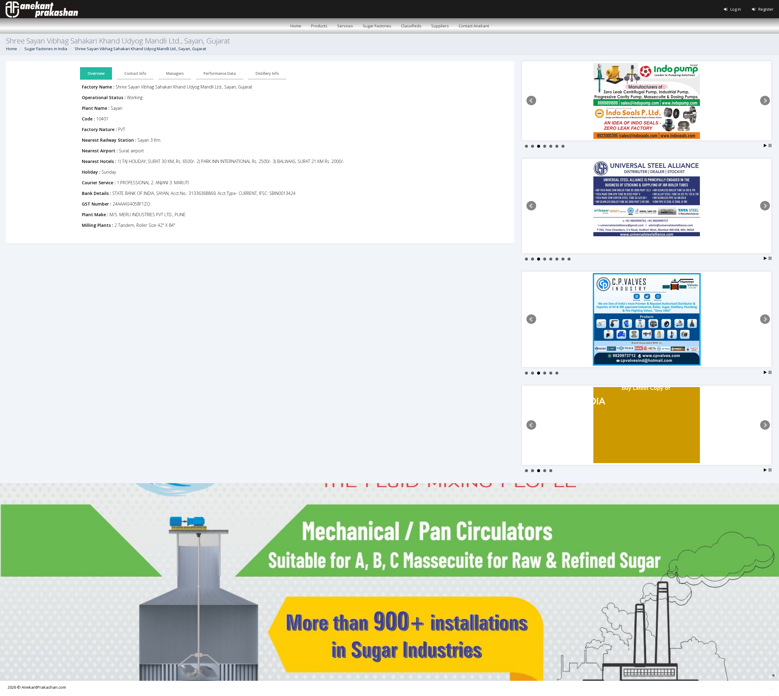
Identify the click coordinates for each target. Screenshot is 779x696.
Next (765, 101)
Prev (531, 101)
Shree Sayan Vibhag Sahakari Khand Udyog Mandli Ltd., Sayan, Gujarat (140, 48)
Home (11, 48)
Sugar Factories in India (45, 48)
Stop (770, 145)
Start (765, 145)
